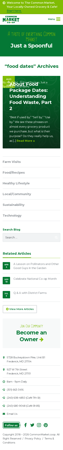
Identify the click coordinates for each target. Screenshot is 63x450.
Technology (12, 215)
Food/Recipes (14, 172)
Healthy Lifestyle (16, 183)
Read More (24, 140)
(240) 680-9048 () (23, 405)
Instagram (39, 425)
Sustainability (14, 205)
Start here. (14, 10)
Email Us (12, 413)
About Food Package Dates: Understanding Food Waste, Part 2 (30, 96)
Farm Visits (12, 162)
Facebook (25, 425)
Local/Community (17, 194)
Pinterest (45, 425)
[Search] (56, 237)
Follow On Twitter (32, 425)
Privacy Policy (33, 438)
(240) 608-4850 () (23, 397)
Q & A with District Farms (30, 293)
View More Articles (21, 309)
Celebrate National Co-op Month (35, 278)
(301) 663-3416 (15, 389)
